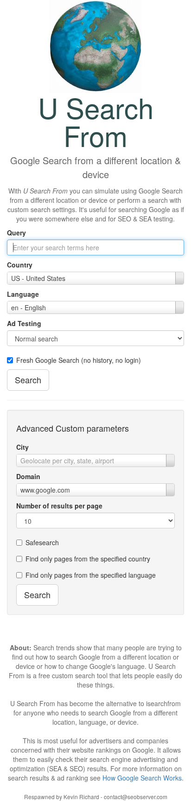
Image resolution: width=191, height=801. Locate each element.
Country (19, 264)
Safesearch (42, 542)
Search (28, 380)
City (22, 447)
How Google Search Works (142, 777)
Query (16, 232)
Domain (28, 476)
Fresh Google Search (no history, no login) (78, 360)
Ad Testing (24, 323)
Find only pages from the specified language (90, 575)
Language (23, 294)
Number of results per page (59, 505)
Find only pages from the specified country (87, 558)
